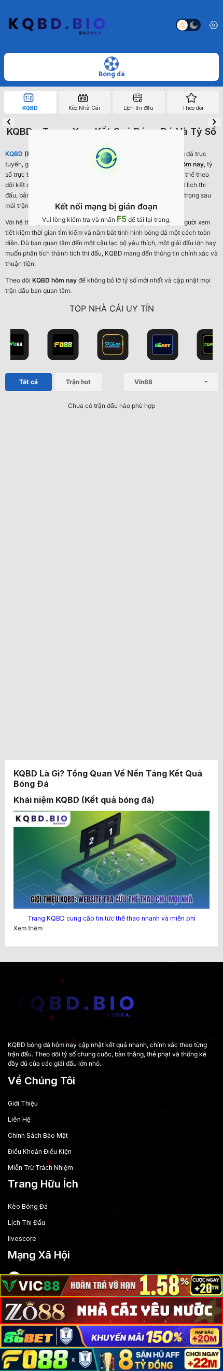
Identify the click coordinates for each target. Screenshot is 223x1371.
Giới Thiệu (23, 1103)
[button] (9, 122)
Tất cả (28, 382)
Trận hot (78, 382)
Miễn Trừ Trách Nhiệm (40, 1167)
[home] (56, 25)
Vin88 (143, 382)
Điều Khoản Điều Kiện (40, 1151)
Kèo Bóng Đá (28, 1206)
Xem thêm (28, 928)
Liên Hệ (19, 1119)
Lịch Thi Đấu (26, 1222)
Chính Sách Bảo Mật (38, 1135)
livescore (22, 1238)
